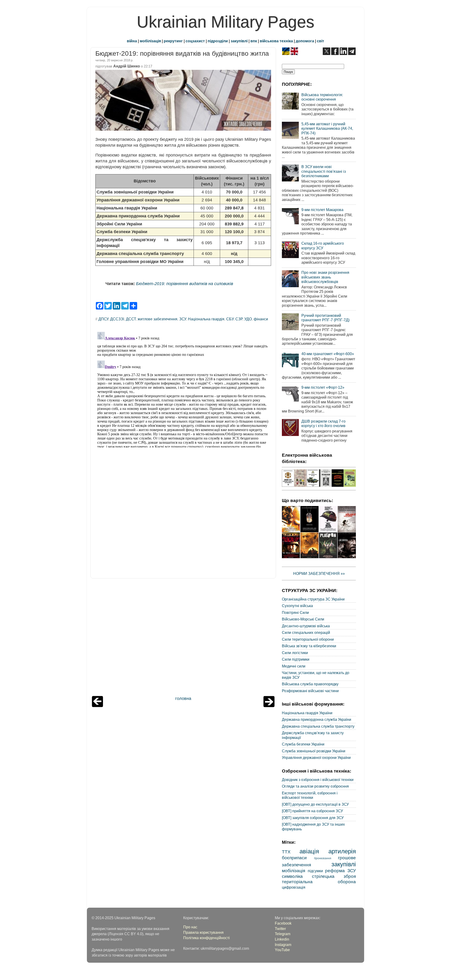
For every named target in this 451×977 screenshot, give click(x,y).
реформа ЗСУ (340, 870)
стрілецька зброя (334, 876)
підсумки (315, 871)
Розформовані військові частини (310, 691)
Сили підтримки (295, 659)
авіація (309, 851)
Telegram (282, 934)
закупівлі (239, 41)
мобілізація (150, 41)
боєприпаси (294, 857)
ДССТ (131, 319)
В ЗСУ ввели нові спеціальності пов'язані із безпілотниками (323, 171)
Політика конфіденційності (206, 938)
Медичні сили (293, 666)
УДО (248, 319)
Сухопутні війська (297, 606)
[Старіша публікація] (269, 705)
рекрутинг (173, 41)
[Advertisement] (183, 638)
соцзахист (195, 41)
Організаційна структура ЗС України (313, 599)
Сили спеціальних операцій (306, 632)
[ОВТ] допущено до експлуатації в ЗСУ (315, 804)
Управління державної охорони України (316, 757)
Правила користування (203, 932)
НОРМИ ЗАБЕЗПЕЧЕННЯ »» (319, 573)
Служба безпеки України (303, 744)
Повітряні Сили (295, 612)
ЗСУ (182, 319)
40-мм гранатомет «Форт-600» (327, 354)
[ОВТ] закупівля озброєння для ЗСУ (313, 818)
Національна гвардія (206, 319)
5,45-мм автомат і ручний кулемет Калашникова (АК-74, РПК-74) (327, 128)
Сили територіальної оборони (308, 639)
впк (253, 41)
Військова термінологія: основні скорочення (322, 97)
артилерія (342, 851)
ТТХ (286, 851)
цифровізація (293, 887)
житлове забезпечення (157, 319)
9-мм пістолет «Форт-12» (322, 387)
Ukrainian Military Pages (225, 22)
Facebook (283, 923)
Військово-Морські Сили (303, 619)
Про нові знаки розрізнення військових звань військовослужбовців (325, 277)
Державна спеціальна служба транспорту (318, 726)
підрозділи (218, 41)
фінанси (261, 319)
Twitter (280, 928)
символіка (292, 876)
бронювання (322, 858)
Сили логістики (295, 653)
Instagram (283, 944)
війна (132, 41)
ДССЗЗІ (117, 319)
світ (320, 41)
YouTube (282, 950)
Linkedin (282, 939)
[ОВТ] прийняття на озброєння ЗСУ (312, 811)
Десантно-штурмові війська (306, 626)
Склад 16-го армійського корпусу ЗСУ (322, 245)
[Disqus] (183, 388)
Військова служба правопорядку (310, 684)
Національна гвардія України (307, 713)
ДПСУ (103, 319)
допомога (305, 41)
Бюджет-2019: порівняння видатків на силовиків (184, 283)
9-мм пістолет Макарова (322, 210)
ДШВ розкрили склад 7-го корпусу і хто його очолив (323, 423)
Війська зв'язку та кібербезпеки (309, 646)
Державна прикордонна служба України (316, 719)
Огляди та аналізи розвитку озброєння (315, 786)
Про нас (190, 927)
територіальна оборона (319, 881)
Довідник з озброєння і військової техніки (318, 779)
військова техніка (276, 41)
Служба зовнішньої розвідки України (313, 751)
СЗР (238, 319)
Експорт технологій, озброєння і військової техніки (310, 795)
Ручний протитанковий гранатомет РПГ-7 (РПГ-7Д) (325, 317)
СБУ (229, 319)
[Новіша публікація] (97, 705)
